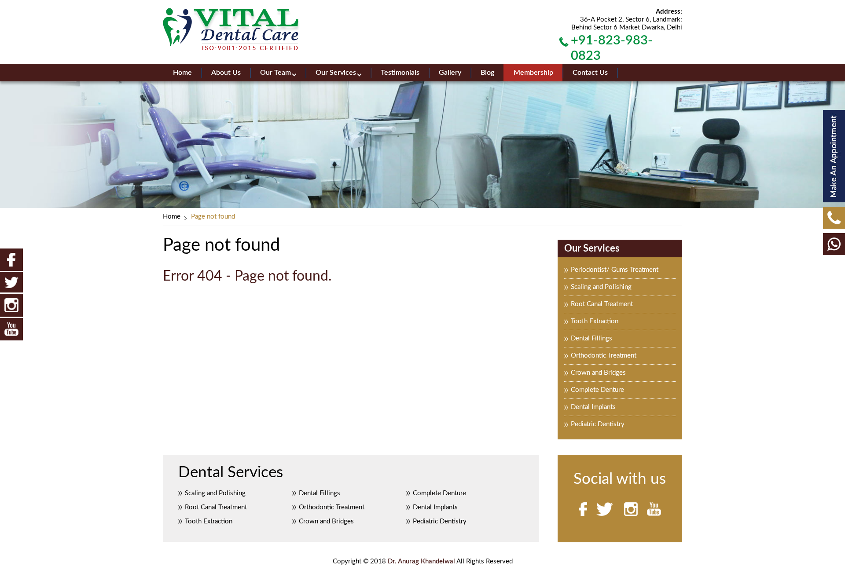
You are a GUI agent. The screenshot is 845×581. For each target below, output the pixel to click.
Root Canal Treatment (602, 304)
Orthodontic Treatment (603, 355)
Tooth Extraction (594, 321)
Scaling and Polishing (601, 287)
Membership (533, 72)
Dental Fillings (591, 338)
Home (182, 72)
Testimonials (400, 72)
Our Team (275, 72)
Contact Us (590, 72)
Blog (487, 72)
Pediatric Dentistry (598, 424)
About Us (226, 72)
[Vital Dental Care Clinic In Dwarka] (231, 29)
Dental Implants (593, 407)
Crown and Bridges (598, 372)
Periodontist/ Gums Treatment (614, 270)
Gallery (450, 72)
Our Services (336, 72)
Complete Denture (597, 390)
